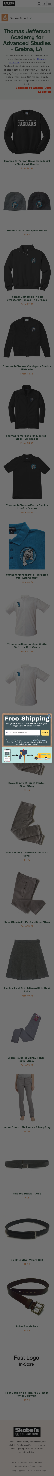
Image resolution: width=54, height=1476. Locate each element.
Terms (44, 741)
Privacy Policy (37, 741)
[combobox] (8, 732)
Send (45, 732)
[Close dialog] (49, 716)
